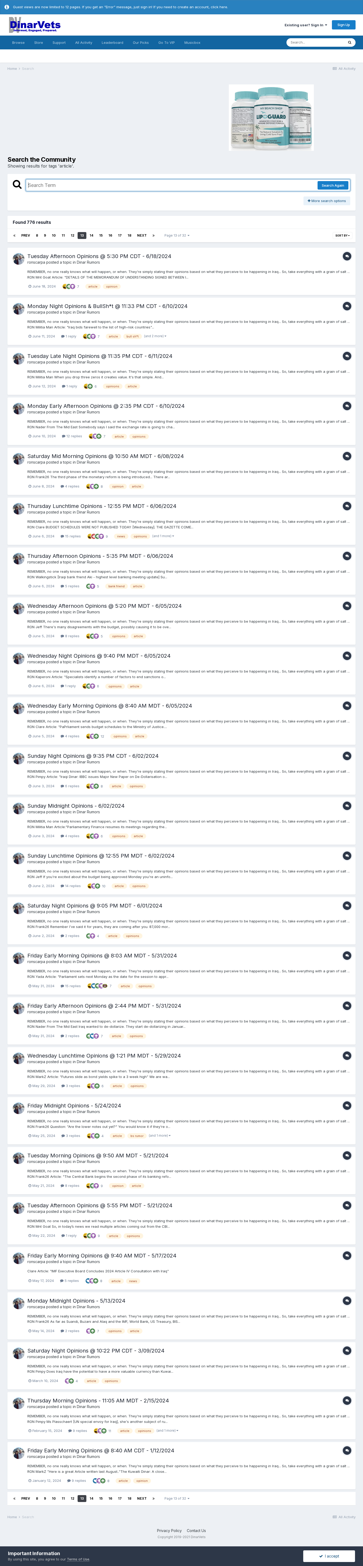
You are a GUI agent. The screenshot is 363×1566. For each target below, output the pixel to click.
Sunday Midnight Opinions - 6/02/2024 (76, 806)
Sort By (341, 235)
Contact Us (196, 1530)
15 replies (72, 536)
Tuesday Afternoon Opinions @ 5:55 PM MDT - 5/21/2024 (99, 1205)
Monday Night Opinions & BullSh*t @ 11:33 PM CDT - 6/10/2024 (107, 306)
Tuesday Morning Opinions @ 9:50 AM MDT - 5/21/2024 (97, 1155)
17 (120, 235)
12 (72, 235)
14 (91, 235)
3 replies (72, 1086)
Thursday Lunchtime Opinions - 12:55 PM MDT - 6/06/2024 (101, 506)
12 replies (73, 436)
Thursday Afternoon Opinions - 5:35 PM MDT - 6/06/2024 (100, 556)
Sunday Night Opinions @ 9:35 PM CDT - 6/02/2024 (93, 756)
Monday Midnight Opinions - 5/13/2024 (76, 1301)
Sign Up (343, 25)
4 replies (71, 486)
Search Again (333, 185)
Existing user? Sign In (305, 25)
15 (101, 235)
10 (54, 235)
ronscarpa (36, 262)
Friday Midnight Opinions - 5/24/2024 (74, 1105)
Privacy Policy (169, 1530)
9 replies (79, 1430)
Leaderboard (112, 42)
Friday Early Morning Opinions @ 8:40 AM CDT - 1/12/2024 (100, 1450)
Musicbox (192, 42)
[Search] (350, 42)
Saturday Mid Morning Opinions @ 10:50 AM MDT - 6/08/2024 (105, 456)
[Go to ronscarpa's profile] (18, 259)
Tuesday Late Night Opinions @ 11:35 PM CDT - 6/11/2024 (99, 356)
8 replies (71, 636)
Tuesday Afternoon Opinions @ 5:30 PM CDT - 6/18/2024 (99, 256)
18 (129, 235)
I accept (331, 1556)
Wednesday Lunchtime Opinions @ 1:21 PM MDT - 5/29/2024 (104, 1055)
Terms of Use (78, 1559)
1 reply (70, 336)
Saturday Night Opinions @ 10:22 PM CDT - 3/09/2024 (95, 1350)
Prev (25, 235)
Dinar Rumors (88, 262)
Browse (18, 42)
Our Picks (141, 42)
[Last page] (153, 235)
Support (59, 42)
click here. (219, 7)
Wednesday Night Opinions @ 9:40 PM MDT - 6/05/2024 (99, 656)
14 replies (72, 886)
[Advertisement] (93, 117)
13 (82, 235)
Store (38, 42)
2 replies (71, 936)
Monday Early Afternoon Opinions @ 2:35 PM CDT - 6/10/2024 (106, 406)
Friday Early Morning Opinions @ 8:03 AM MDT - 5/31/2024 (102, 955)
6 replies (71, 786)
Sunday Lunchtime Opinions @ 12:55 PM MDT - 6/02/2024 (101, 856)
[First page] (14, 235)
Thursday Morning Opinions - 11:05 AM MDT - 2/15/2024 (98, 1400)
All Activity (83, 42)
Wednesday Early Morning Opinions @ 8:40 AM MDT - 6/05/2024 (109, 706)
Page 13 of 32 (176, 235)
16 (110, 235)
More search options (328, 201)
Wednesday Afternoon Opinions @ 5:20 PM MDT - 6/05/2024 (104, 606)
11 (63, 235)
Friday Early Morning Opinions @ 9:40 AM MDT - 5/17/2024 (101, 1255)
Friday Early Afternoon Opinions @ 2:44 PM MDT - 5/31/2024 (104, 1006)
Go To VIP (166, 42)
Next (142, 235)
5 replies (71, 586)
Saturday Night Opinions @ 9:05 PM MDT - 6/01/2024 (94, 905)
